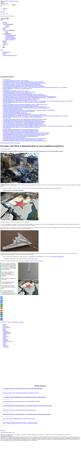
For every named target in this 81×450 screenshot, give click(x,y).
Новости (17, 322)
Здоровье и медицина (10, 37)
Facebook (5, 41)
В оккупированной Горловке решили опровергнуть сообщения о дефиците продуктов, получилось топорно (27, 405)
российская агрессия (7, 341)
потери (4, 337)
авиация (5, 324)
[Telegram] (40, 303)
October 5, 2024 (34, 258)
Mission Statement (6, 52)
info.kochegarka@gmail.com (6, 435)
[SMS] (40, 309)
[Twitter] (40, 299)
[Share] (40, 319)
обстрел (4, 335)
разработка (5, 338)
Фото (7, 31)
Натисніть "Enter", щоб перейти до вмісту (10, 1)
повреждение (6, 336)
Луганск (7, 26)
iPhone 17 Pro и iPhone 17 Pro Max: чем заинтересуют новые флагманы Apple (19, 410)
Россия (4, 342)
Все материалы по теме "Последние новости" (10, 142)
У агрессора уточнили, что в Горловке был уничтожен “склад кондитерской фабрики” (23, 388)
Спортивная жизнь (10, 36)
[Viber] (40, 301)
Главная (4, 22)
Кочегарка (3, 11)
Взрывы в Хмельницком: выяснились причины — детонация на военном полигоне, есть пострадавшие (26, 414)
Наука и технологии (10, 39)
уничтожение (6, 346)
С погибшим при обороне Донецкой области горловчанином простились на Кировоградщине (24, 397)
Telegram (5, 40)
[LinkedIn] (40, 313)
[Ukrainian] (4, 45)
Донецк (7, 25)
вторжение (5, 330)
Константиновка (6, 333)
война (4, 329)
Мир (4, 29)
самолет (4, 343)
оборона (5, 334)
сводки (4, 344)
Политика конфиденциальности (10, 55)
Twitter (4, 43)
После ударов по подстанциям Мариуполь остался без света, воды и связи (19, 418)
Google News (6, 44)
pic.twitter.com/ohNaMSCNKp (57, 256)
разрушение (5, 340)
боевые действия (6, 327)
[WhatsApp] (40, 305)
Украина (5, 27)
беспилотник (6, 326)
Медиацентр (5, 30)
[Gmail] (40, 307)
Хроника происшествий (11, 35)
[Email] (40, 317)
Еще (4, 33)
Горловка (5, 23)
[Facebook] (40, 297)
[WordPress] (40, 315)
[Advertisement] (38, 66)
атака (4, 325)
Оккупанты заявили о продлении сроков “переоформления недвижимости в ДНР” (21, 392)
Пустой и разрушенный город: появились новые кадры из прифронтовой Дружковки (21, 401)
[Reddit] (40, 311)
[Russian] (4, 47)
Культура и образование (11, 38)
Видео (7, 32)
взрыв (4, 328)
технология (5, 345)
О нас (4, 9)
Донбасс (5, 24)
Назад (2, 19)
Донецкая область (7, 332)
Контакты (5, 8)
